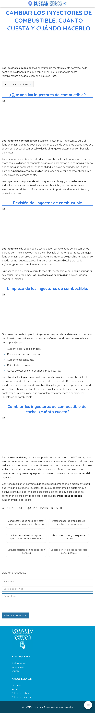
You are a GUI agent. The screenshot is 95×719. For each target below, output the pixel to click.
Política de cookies (20, 693)
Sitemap (15, 671)
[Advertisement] (47, 49)
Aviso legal (17, 689)
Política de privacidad (22, 697)
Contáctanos (18, 667)
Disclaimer (16, 685)
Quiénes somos (19, 663)
